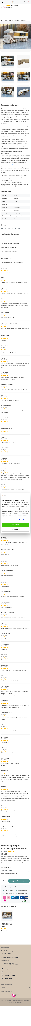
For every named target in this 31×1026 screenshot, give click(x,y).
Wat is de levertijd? (6, 239)
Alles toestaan (15, 524)
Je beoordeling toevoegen (9, 836)
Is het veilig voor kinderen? (9, 247)
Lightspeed (19, 1002)
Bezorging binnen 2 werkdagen (14, 887)
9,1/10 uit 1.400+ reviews (3, 14)
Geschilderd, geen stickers (15, 13)
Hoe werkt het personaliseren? (10, 243)
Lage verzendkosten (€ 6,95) (8, 12)
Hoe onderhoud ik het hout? (9, 252)
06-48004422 (5, 961)
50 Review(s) (4, 851)
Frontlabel (26, 1000)
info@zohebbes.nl (14, 164)
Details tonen (22, 519)
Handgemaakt (22, 12)
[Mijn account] (24, 2)
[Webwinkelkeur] (15, 995)
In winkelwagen (19, 881)
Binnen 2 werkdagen (22, 890)
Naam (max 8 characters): (9, 874)
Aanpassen (15, 529)
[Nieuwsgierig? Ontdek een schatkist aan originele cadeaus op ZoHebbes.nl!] (15, 2)
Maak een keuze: (6, 867)
